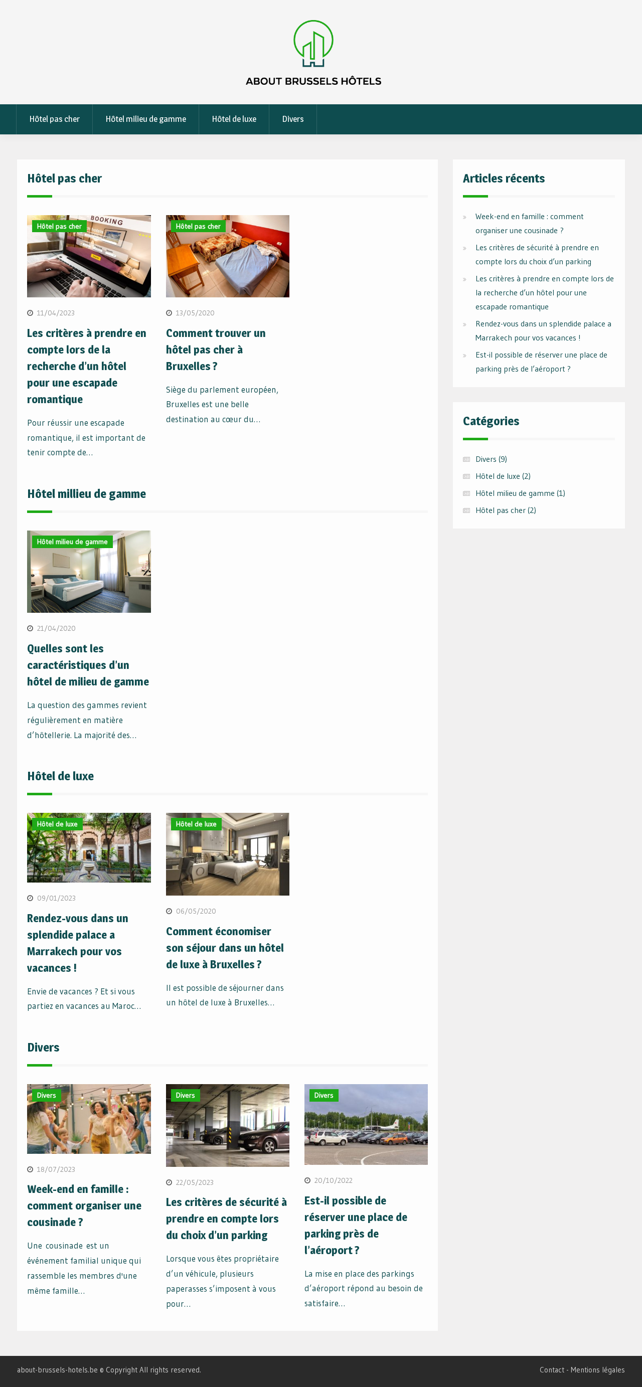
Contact (552, 1369)
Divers (293, 119)
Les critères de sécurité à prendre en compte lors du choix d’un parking (226, 1218)
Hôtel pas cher (54, 119)
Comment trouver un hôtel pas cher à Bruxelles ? (216, 349)
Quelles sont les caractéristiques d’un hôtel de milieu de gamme (88, 665)
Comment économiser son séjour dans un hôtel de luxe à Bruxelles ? (225, 948)
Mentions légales (598, 1369)
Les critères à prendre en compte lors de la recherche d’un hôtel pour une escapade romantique (86, 366)
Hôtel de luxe (234, 119)
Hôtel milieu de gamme (145, 119)
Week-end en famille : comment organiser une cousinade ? (84, 1205)
